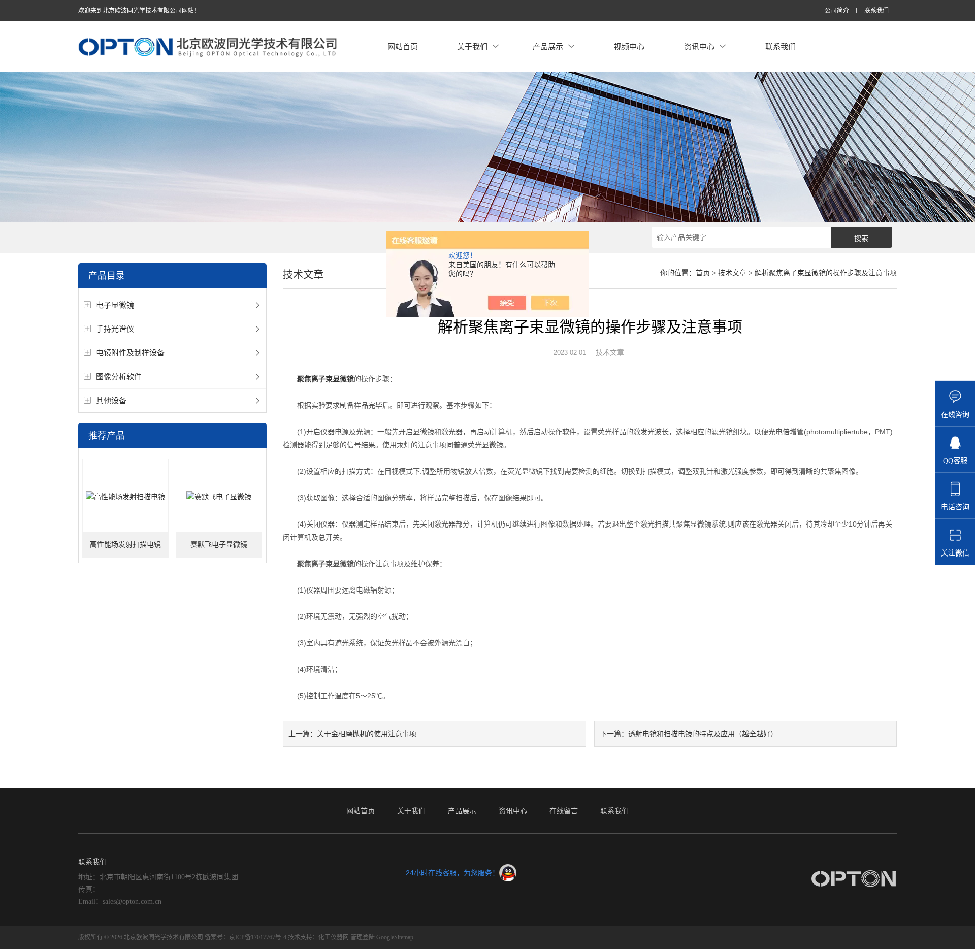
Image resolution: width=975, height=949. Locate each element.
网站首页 (402, 46)
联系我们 (876, 11)
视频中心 (629, 46)
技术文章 (732, 273)
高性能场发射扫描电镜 (125, 544)
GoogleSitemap (394, 937)
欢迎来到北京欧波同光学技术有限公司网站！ (139, 10)
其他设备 (111, 400)
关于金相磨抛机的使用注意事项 (366, 734)
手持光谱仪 (115, 328)
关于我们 (472, 46)
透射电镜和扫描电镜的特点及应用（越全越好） (702, 734)
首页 (703, 273)
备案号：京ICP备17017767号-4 (245, 937)
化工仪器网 (333, 937)
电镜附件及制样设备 (130, 352)
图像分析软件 (119, 376)
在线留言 (563, 811)
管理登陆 (362, 937)
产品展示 (548, 46)
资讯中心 (699, 46)
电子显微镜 (115, 305)
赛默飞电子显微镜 (218, 544)
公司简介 (837, 11)
